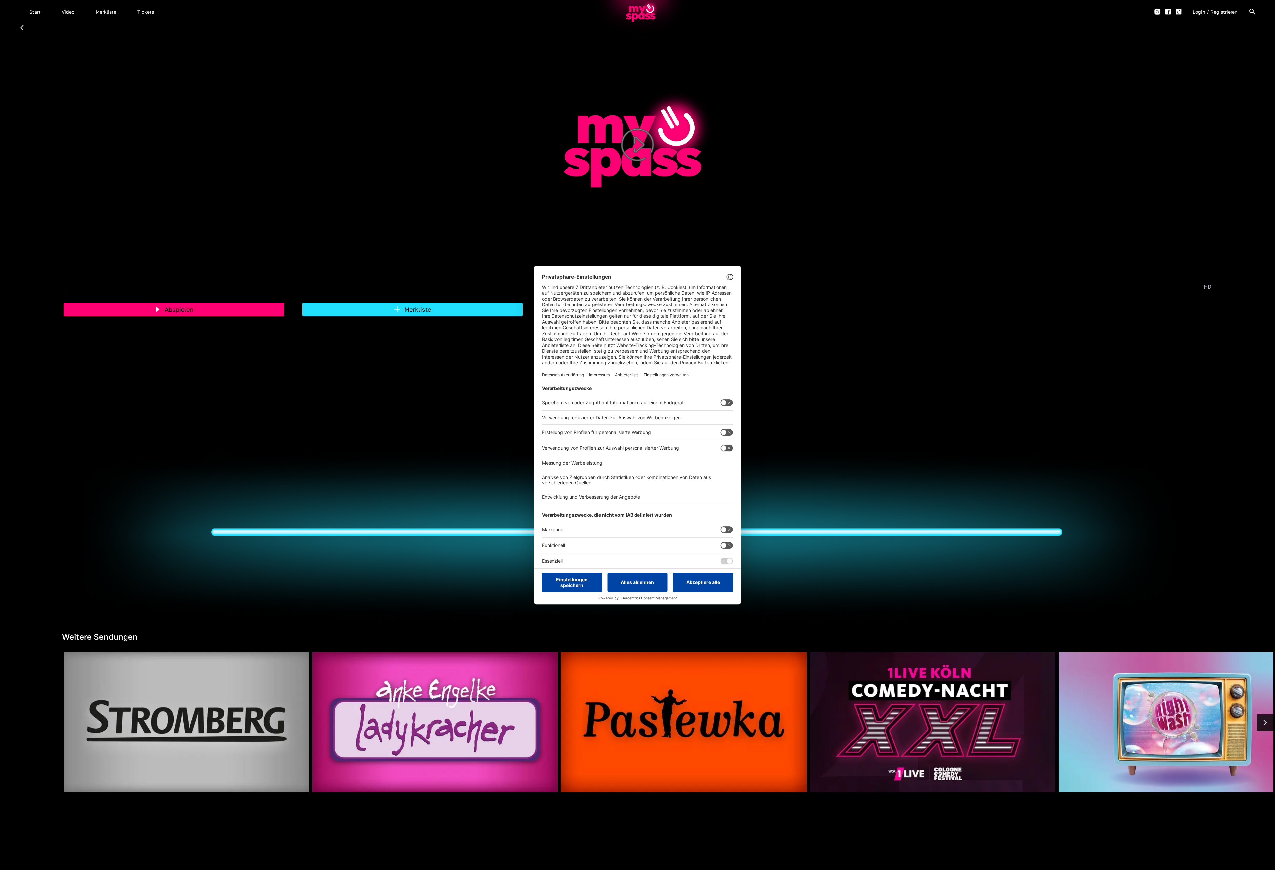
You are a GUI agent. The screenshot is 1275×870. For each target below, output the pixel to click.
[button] (35, 12)
